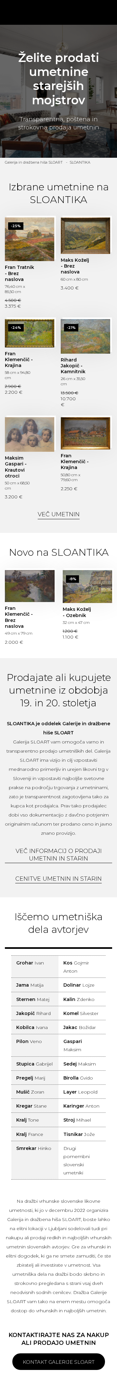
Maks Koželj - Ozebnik (87, 586)
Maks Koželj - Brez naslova (85, 235)
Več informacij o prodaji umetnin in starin (59, 854)
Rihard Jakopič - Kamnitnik (85, 336)
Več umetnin (59, 514)
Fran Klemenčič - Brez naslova (30, 586)
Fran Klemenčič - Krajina (29, 333)
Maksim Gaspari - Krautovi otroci (29, 434)
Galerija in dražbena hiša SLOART (34, 162)
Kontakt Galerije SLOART (59, 1362)
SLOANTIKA (80, 162)
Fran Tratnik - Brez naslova (29, 239)
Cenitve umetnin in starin (58, 878)
